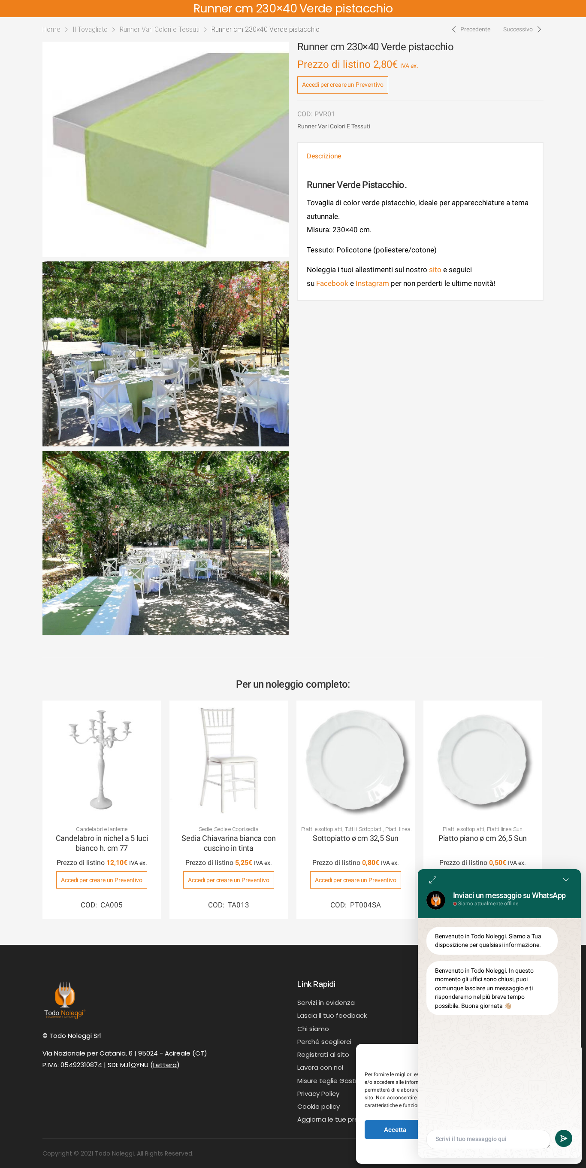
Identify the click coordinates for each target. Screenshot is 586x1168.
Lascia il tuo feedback (332, 1015)
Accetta (395, 1130)
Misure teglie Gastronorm (337, 1080)
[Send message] (563, 1138)
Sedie (205, 829)
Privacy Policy (318, 1093)
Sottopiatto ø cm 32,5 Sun (356, 838)
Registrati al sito (323, 1054)
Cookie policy (318, 1106)
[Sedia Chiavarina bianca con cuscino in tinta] (228, 760)
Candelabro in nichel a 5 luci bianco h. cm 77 (102, 843)
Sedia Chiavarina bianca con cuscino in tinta (228, 843)
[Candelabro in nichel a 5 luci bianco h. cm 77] (101, 760)
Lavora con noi (320, 1067)
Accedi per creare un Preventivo (343, 84)
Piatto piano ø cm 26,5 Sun (482, 838)
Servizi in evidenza (326, 1002)
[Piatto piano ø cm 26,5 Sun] (482, 760)
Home (51, 29)
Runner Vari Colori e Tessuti (159, 29)
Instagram (372, 283)
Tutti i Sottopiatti (364, 829)
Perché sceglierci (324, 1041)
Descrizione (324, 156)
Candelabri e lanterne (101, 829)
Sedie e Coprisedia (236, 829)
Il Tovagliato (90, 29)
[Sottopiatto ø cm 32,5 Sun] (355, 760)
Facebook (331, 283)
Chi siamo (313, 1028)
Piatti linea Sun (505, 829)
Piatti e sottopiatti (321, 829)
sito (435, 269)
